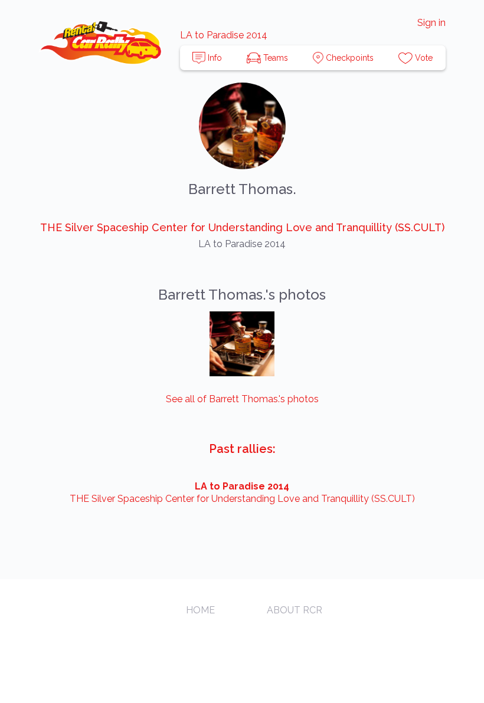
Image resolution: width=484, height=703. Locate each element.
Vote (423, 58)
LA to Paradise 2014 (223, 35)
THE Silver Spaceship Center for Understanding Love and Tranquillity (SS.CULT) (242, 227)
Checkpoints (348, 58)
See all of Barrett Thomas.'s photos (242, 399)
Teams (274, 58)
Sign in (431, 22)
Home (200, 610)
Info (213, 58)
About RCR (294, 610)
